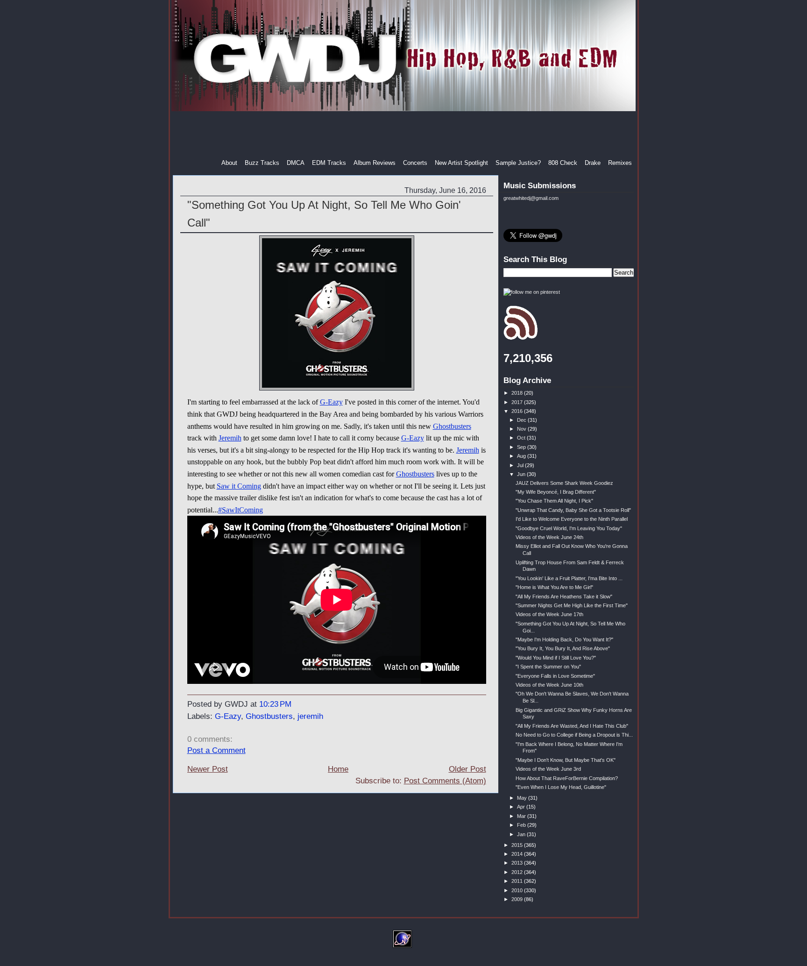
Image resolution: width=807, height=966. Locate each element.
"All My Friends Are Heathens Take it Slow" (564, 596)
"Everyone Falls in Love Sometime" (555, 676)
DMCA (295, 162)
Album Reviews (375, 162)
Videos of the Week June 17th (549, 614)
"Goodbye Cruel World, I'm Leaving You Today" (569, 528)
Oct (522, 437)
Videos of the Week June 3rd (548, 769)
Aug (522, 456)
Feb (522, 825)
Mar (522, 816)
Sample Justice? (518, 162)
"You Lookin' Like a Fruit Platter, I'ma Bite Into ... (569, 578)
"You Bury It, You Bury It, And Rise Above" (563, 648)
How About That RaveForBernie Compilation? (567, 778)
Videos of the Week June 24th (549, 537)
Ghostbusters (452, 426)
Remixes (620, 162)
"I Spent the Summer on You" (548, 666)
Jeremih (230, 438)
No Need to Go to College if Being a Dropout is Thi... (574, 735)
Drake (593, 162)
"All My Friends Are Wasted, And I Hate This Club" (572, 726)
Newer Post (207, 769)
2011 (517, 881)
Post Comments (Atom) (445, 780)
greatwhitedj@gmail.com (531, 198)
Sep (522, 447)
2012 (517, 872)
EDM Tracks (329, 162)
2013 (517, 863)
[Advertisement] (404, 135)
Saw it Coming (239, 486)
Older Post (467, 769)
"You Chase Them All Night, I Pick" (554, 501)
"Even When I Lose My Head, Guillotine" (561, 787)
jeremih (310, 716)
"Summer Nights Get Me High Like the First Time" (572, 605)
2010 (517, 890)
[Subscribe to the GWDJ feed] (520, 338)
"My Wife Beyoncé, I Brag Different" (556, 492)
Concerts (415, 162)
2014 (517, 854)
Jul (521, 465)
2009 (517, 899)
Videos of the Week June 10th (549, 685)
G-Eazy (331, 402)
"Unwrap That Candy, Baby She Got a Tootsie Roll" (573, 510)
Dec (522, 420)
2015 (517, 845)
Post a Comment (216, 750)
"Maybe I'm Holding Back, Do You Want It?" (564, 639)
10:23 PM (275, 704)
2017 (517, 402)
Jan (522, 834)
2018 (517, 393)
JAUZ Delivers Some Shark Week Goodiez (564, 483)
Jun (522, 474)
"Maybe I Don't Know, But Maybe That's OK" (566, 760)
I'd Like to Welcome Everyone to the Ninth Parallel (572, 519)
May (522, 798)
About (229, 162)
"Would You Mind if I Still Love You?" (556, 658)
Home (338, 769)
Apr (521, 807)
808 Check (562, 162)
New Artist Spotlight (461, 162)
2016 (517, 411)
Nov (522, 429)
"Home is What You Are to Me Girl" (554, 587)
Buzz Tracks (262, 162)
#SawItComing (240, 510)
